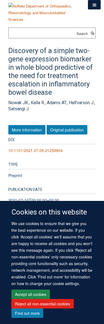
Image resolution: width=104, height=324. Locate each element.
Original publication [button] (67, 130)
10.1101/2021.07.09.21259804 (35, 150)
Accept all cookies (30, 294)
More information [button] (27, 130)
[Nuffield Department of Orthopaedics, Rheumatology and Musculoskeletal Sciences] (44, 10)
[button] (94, 4)
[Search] (92, 33)
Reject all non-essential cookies (42, 303)
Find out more (27, 313)
